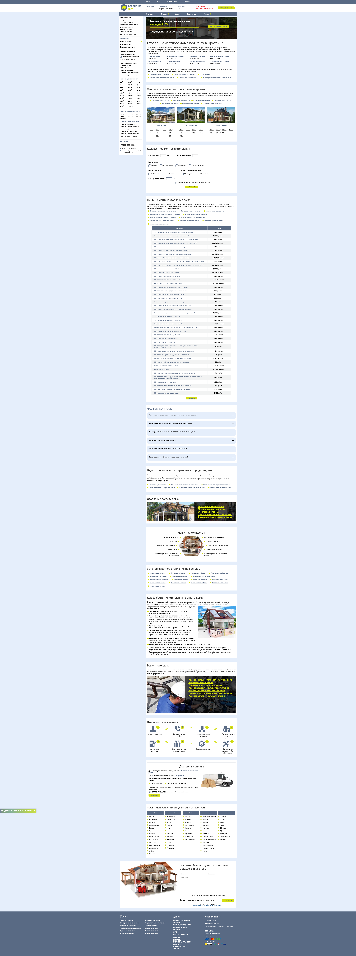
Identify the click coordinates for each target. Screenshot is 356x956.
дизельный (182, 165)
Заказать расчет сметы (218, 26)
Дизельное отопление (126, 22)
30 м (170, 130)
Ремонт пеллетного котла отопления (206, 696)
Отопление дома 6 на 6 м (201, 100)
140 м (181, 133)
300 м (224, 130)
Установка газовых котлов (215, 211)
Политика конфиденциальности (182, 941)
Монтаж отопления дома (127, 47)
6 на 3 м (130, 114)
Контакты (187, 1)
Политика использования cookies (179, 946)
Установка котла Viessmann (159, 579)
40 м (157, 133)
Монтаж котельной (125, 41)
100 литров (155, 174)
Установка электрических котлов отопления (165, 214)
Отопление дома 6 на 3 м (181, 100)
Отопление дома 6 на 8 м (222, 100)
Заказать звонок (226, 8)
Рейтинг (208, 74)
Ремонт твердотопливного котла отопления (210, 693)
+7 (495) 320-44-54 (166, 9)
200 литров (171, 174)
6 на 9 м (130, 116)
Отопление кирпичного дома (128, 136)
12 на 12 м (123, 118)
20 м (157, 130)
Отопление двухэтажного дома (129, 75)
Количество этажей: (184, 155)
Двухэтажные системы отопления (215, 517)
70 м (157, 136)
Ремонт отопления (151, 931)
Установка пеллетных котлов (189, 221)
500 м (218, 133)
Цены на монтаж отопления (159, 74)
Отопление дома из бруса (127, 124)
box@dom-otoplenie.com (184, 9)
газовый (154, 165)
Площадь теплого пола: (156, 179)
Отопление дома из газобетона (129, 126)
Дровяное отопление (126, 27)
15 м (151, 130)
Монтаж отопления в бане (211, 506)
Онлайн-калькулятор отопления (180, 928)
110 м (188, 130)
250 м (218, 130)
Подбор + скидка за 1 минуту (18, 810)
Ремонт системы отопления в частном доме (210, 680)
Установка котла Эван (157, 586)
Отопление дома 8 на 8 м (190, 103)
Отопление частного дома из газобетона (184, 485)
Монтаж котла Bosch (200, 579)
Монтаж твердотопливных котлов (196, 214)
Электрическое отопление (128, 20)
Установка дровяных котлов (214, 221)
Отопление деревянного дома (129, 129)
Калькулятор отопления (127, 59)
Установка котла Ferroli (157, 583)
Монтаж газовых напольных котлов (162, 221)
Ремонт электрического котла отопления (208, 688)
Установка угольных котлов (159, 224)
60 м (151, 136)
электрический (167, 165)
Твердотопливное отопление (129, 34)
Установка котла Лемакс (158, 576)
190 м (188, 136)
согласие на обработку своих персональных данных (207, 905)
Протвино (149, 9)
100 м (181, 130)
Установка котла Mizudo (199, 583)
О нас (158, 1)
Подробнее (191, 398)
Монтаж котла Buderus (178, 573)
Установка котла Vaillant (180, 576)
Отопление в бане (125, 67)
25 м (164, 130)
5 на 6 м (122, 114)
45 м (164, 133)
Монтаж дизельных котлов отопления (163, 217)
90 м (170, 136)
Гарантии (176, 937)
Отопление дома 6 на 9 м (170, 103)
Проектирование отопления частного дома (217, 78)
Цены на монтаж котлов (127, 54)
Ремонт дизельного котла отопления (206, 690)
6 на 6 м (138, 114)
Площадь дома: (153, 155)
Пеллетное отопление (126, 31)
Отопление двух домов (209, 512)
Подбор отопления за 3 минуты (184, 74)
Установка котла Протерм (219, 573)
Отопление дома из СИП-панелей (130, 133)
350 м (231, 130)
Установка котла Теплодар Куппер (204, 576)
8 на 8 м (138, 116)
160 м (194, 133)
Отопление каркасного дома (128, 131)
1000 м (224, 133)
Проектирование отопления (128, 63)
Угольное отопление (126, 29)
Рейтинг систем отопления (131, 56)
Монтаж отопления (151, 933)
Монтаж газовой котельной (188, 78)
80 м (164, 136)
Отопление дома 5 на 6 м (160, 100)
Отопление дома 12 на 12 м (212, 103)
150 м (188, 133)
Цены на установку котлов (182, 925)
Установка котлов (125, 44)
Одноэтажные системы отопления (215, 514)
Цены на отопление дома (127, 51)
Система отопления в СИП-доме (220, 488)
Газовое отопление (125, 17)
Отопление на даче (125, 65)
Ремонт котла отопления (200, 682)
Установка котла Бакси (157, 573)
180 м (181, 136)
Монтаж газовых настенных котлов (193, 217)
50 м (170, 133)
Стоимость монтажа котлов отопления (163, 211)
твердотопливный (197, 165)
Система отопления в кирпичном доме (192, 488)
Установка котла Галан (220, 583)
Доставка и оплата (172, 1)
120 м (194, 130)
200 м (212, 130)
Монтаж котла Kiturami (178, 583)
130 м (201, 130)
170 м (201, 133)
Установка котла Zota (181, 579)
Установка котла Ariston (220, 579)
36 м (151, 133)
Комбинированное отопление (129, 24)
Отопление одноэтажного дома (129, 72)
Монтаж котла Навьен (198, 573)
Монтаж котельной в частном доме (162, 78)
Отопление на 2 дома (126, 70)
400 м (212, 133)
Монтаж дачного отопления (211, 509)
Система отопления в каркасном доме (162, 488)
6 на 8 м (122, 116)
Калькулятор (191, 14)
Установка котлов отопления (191, 211)
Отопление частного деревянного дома (216, 485)
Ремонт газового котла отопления (205, 685)
